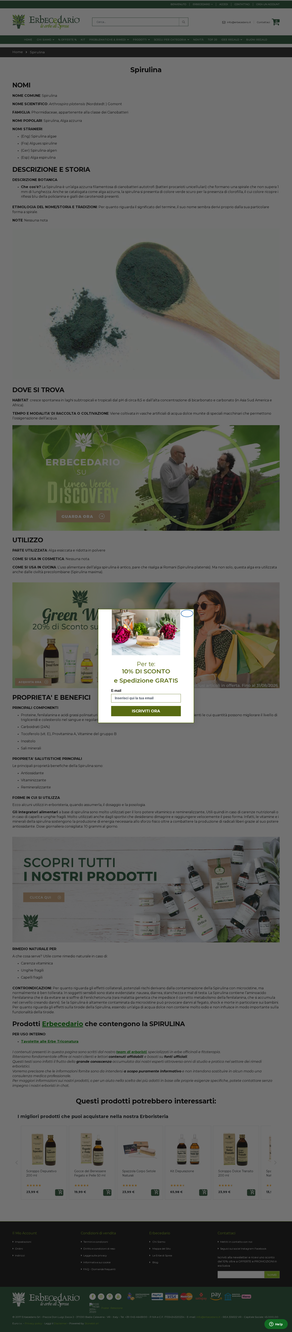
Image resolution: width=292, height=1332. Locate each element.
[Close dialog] (187, 613)
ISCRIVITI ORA (146, 711)
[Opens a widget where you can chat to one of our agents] (276, 1324)
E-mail (116, 690)
